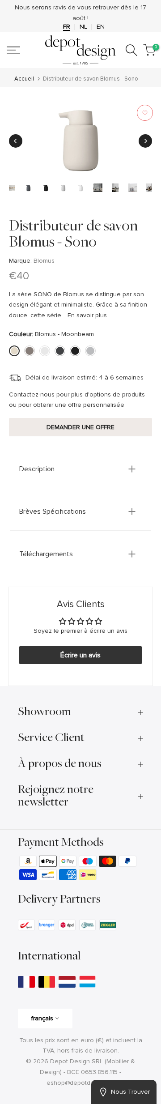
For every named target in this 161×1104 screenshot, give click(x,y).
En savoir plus (87, 315)
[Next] (145, 141)
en (101, 27)
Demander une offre (80, 427)
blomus (44, 260)
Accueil (24, 79)
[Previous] (15, 141)
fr (66, 27)
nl (83, 27)
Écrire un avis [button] (80, 655)
